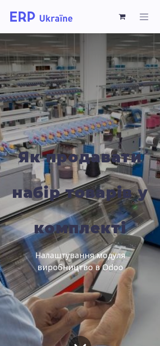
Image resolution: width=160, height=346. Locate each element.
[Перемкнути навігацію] (144, 16)
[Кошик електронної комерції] (122, 16)
